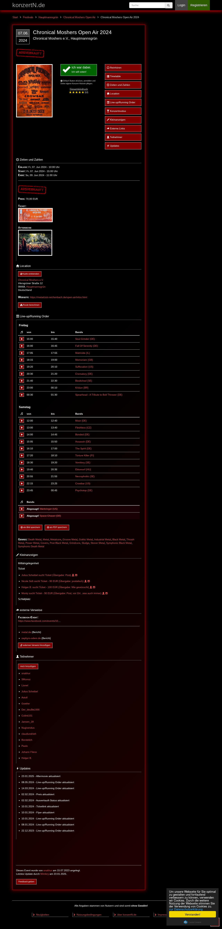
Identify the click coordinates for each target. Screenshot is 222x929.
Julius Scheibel (30, 691)
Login (181, 5)
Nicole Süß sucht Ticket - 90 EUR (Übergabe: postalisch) (53, 581)
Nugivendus (28, 728)
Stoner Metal (98, 543)
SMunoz (26, 679)
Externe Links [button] (117, 128)
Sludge (85, 543)
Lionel (25, 685)
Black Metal (118, 539)
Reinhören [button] (115, 67)
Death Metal (34, 539)
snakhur (26, 673)
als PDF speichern (58, 527)
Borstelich (27, 740)
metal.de (26, 632)
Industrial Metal (102, 539)
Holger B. (27, 758)
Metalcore (55, 539)
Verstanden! (192, 914)
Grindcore (74, 543)
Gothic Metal (86, 539)
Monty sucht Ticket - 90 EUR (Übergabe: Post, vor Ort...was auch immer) (62, 593)
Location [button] (114, 93)
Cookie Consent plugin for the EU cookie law (192, 922)
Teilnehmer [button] (115, 137)
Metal (46, 539)
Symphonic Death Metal (31, 546)
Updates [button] (114, 146)
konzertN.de (28, 5)
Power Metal (32, 543)
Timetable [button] (115, 76)
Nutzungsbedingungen (88, 914)
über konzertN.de (126, 914)
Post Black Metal (59, 543)
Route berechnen (30, 305)
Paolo (25, 746)
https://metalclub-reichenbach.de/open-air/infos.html (58, 297)
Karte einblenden (30, 274)
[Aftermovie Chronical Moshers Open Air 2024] (36, 231)
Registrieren (198, 5)
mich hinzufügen (28, 666)
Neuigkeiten (42, 914)
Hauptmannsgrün (35, 286)
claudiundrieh (29, 734)
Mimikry (44, 874)
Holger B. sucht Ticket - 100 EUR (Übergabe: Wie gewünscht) (56, 587)
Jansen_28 (28, 721)
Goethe (26, 703)
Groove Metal (70, 539)
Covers (44, 543)
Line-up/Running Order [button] (122, 102)
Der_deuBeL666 (31, 709)
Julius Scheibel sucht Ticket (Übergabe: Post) (47, 575)
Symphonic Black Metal (119, 543)
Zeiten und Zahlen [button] (119, 85)
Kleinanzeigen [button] (117, 119)
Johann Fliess (29, 752)
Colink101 (27, 715)
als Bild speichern (31, 527)
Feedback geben (26, 881)
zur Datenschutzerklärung (186, 909)
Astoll (24, 697)
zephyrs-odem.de (31, 638)
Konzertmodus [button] (117, 111)
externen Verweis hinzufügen (36, 645)
